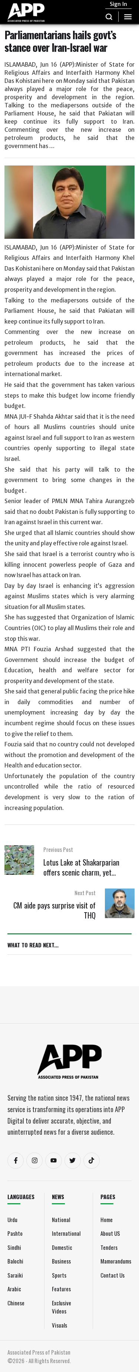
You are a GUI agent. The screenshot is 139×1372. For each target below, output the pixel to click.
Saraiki (15, 1275)
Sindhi (14, 1247)
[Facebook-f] (15, 1160)
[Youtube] (53, 1160)
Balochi (15, 1261)
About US (110, 1233)
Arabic (14, 1289)
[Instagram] (34, 1160)
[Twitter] (72, 1160)
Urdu (12, 1219)
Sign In (118, 4)
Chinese (15, 1303)
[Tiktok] (91, 1160)
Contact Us (112, 1275)
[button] (109, 16)
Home (106, 1219)
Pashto (15, 1233)
